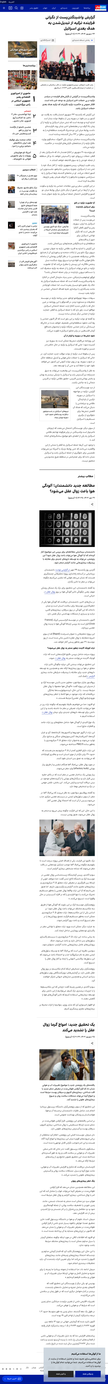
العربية (11, 2)
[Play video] (10, 8)
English (3, 2)
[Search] (16, 8)
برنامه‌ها (87, 8)
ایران (54, 8)
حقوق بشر (34, 8)
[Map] (22, 8)
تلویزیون (75, 8)
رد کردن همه (61, 1374)
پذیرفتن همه (88, 1374)
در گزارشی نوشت (62, 570)
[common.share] (92, 504)
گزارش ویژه (41, 1369)
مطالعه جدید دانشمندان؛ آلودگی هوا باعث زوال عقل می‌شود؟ (68, 488)
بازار (27, 1367)
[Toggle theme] (4, 8)
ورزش (34, 1367)
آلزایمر (91, 676)
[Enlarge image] (67, 528)
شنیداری (63, 8)
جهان (45, 8)
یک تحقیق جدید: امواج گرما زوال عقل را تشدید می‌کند (69, 1027)
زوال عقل (50, 592)
